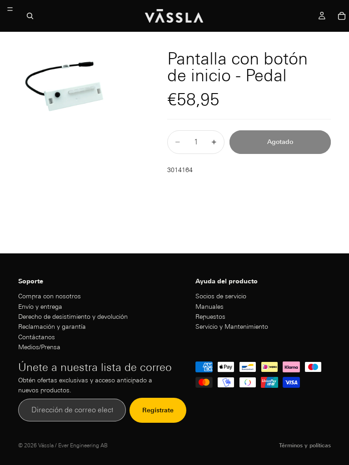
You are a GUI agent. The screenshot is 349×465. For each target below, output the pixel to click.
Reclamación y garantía (52, 326)
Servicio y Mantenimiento (231, 326)
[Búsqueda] (30, 16)
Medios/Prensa (39, 347)
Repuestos (210, 316)
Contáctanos (36, 336)
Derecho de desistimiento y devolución (73, 316)
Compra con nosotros (49, 296)
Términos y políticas (305, 445)
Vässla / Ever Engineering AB (73, 445)
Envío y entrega (40, 306)
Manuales (209, 306)
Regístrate (158, 410)
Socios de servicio (220, 296)
